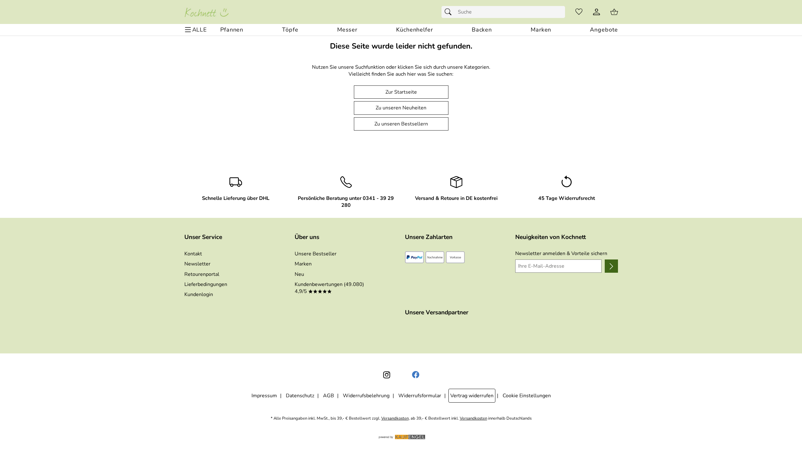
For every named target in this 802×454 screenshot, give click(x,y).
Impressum (264, 395)
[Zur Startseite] (206, 12)
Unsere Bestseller (316, 253)
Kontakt (193, 253)
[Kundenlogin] (596, 12)
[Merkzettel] (579, 12)
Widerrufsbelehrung (366, 395)
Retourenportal (201, 274)
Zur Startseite (401, 92)
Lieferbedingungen (205, 284)
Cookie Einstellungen (527, 395)
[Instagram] (386, 375)
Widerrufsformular (419, 395)
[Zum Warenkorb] (614, 12)
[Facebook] (415, 375)
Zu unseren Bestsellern (401, 123)
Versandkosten (395, 418)
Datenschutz (300, 395)
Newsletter (197, 263)
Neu (299, 274)
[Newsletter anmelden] (611, 266)
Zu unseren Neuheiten (401, 107)
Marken (303, 263)
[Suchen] (449, 12)
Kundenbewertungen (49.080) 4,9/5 (329, 288)
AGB (328, 395)
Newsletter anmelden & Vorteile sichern (561, 253)
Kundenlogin (198, 294)
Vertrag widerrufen (471, 395)
